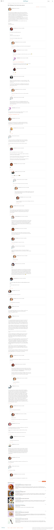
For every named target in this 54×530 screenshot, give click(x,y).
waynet (17, 68)
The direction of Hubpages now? (20, 491)
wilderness (13, 306)
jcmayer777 (15, 76)
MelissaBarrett (13, 423)
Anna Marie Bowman (17, 216)
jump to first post (40, 481)
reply (10, 105)
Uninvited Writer (15, 163)
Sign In (49, 1)
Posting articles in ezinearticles (20, 505)
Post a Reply (43, 481)
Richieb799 (13, 444)
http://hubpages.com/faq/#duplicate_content (13, 114)
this (23, 28)
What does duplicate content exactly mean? (22, 498)
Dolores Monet (13, 290)
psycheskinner (13, 118)
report (12, 105)
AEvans (16, 263)
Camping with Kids (16, 278)
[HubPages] (25, 1)
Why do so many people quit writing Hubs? (22, 512)
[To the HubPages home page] (3, 527)
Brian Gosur (13, 8)
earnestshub (15, 28)
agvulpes (16, 171)
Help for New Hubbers (18, 497)
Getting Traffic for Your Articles (19, 504)
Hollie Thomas (15, 436)
